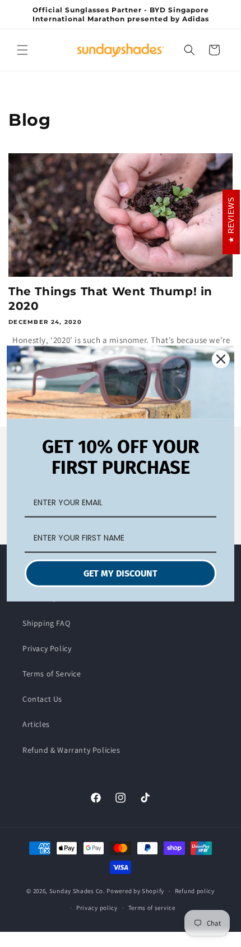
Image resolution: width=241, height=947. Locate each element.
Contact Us (42, 699)
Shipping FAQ (46, 623)
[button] (22, 50)
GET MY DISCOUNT (120, 573)
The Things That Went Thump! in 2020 (110, 299)
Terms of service (151, 908)
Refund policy (195, 891)
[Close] (220, 358)
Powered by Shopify (135, 891)
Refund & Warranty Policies (71, 750)
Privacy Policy (46, 648)
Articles (36, 724)
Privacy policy (97, 908)
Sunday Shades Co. (77, 891)
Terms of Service (51, 674)
